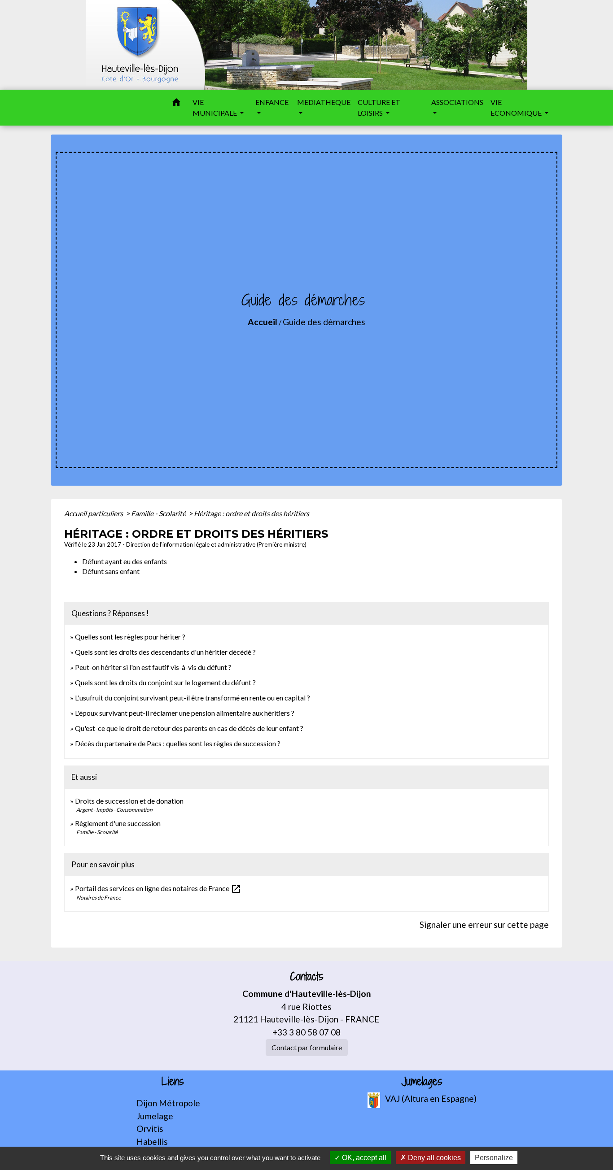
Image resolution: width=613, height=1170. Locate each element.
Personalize (494, 1157)
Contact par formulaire (306, 1047)
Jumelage (154, 1116)
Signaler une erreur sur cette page (484, 924)
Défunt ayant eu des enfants (124, 561)
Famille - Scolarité (159, 513)
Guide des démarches (324, 322)
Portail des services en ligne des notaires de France (158, 888)
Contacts (307, 976)
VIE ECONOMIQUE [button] (516, 107)
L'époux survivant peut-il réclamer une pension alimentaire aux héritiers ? (184, 713)
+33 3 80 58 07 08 (306, 1032)
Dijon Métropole (168, 1103)
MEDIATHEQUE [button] (323, 102)
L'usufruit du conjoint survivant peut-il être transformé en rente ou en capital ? (192, 697)
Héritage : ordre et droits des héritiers (251, 513)
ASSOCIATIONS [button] (457, 102)
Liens (173, 1081)
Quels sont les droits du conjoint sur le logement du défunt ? (165, 682)
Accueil (262, 322)
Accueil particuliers (94, 513)
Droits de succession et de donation (129, 800)
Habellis (152, 1141)
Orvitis (149, 1128)
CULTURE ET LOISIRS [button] (379, 107)
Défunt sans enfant (111, 571)
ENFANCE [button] (272, 102)
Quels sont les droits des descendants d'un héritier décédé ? (165, 652)
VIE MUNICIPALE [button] (215, 107)
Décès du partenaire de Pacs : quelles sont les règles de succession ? (177, 743)
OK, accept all (363, 1157)
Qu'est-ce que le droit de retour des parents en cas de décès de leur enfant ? (189, 728)
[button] (176, 103)
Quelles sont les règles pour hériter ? (130, 636)
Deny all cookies (433, 1157)
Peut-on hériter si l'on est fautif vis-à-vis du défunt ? (153, 667)
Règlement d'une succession (118, 823)
